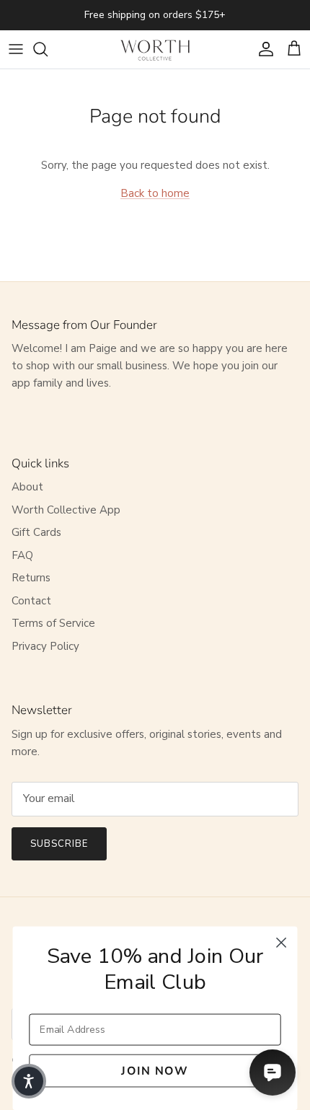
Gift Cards (36, 532)
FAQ (22, 555)
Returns (31, 578)
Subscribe (59, 843)
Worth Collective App (66, 510)
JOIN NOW (154, 1070)
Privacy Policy (45, 646)
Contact (31, 601)
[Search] (47, 49)
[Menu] (16, 49)
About (27, 487)
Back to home (155, 193)
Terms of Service (53, 623)
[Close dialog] (281, 943)
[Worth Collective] (155, 49)
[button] (29, 1081)
